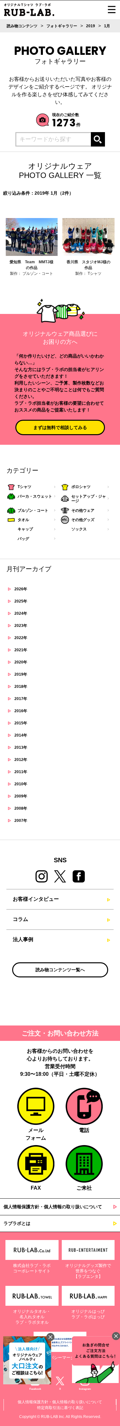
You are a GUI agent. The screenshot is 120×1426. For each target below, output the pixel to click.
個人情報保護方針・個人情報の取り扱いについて (53, 1206)
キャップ (25, 529)
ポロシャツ (81, 487)
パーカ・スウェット (35, 496)
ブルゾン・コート (33, 510)
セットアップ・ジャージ (88, 498)
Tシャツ (24, 487)
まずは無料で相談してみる (60, 427)
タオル (23, 520)
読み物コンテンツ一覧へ (60, 969)
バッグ (23, 538)
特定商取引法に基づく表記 (60, 1407)
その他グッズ (82, 520)
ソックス (79, 529)
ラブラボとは (17, 1223)
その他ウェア (82, 510)
